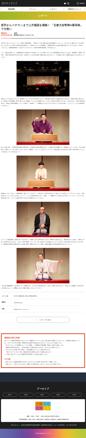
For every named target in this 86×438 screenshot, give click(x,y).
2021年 (10, 394)
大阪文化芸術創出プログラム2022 (9, 3)
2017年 (74, 394)
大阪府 (29, 419)
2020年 (26, 394)
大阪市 (33, 419)
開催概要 (11, 9)
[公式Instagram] (68, 3)
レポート (53, 9)
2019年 (42, 394)
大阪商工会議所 (39, 419)
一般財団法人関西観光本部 (63, 419)
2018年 (58, 394)
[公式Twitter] (65, 3)
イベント (32, 9)
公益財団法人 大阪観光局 (50, 419)
